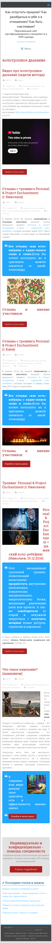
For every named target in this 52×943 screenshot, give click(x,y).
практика (43, 361)
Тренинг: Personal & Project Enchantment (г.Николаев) (24, 485)
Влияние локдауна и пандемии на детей (20, 889)
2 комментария (22, 366)
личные (39, 498)
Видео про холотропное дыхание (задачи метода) (23, 72)
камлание (26, 361)
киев (29, 86)
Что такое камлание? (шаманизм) (20, 671)
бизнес (25, 498)
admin (8, 80)
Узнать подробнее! (26, 869)
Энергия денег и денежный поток (15, 933)
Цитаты (39, 363)
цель (30, 211)
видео (20, 80)
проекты (5, 501)
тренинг (5, 89)
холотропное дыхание (26, 42)
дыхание (24, 86)
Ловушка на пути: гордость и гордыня (19, 912)
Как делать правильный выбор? (16, 936)
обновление (36, 86)
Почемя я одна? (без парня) (38, 933)
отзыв (33, 208)
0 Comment (34, 89)
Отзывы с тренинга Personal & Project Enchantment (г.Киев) (25, 345)
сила (42, 86)
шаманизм (36, 211)
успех (10, 211)
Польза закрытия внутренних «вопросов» (21, 901)
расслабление (40, 208)
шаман (9, 687)
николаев (26, 208)
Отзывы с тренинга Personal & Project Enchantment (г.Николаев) (25, 193)
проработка (6, 363)
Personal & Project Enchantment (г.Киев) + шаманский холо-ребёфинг (26, 228)
